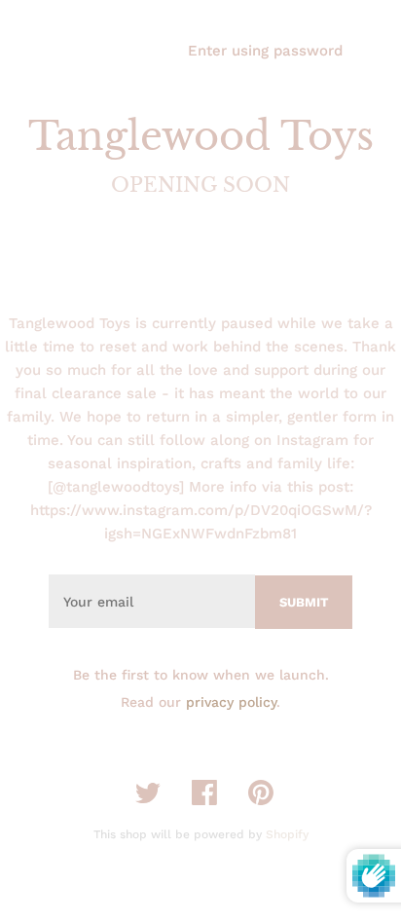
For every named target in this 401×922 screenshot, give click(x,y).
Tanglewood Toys (201, 136)
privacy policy (231, 702)
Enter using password (265, 50)
